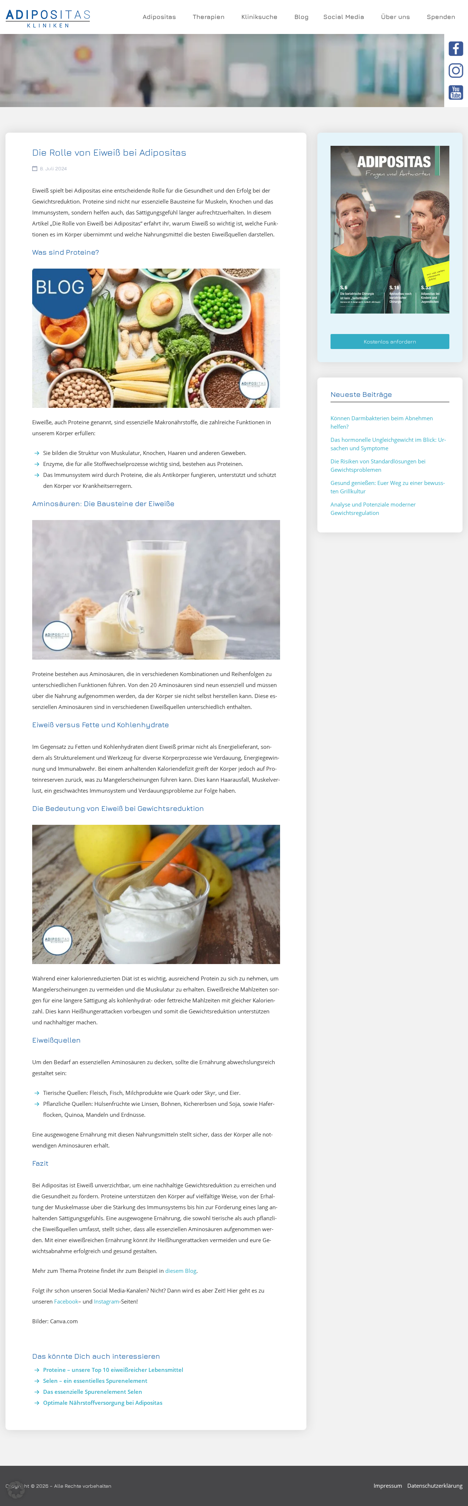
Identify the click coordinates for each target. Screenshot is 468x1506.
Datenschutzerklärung (435, 1485)
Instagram (106, 1301)
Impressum (388, 1485)
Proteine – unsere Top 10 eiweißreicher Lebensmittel (113, 1369)
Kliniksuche (259, 16)
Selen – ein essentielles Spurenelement (95, 1380)
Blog (301, 16)
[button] (16, 1490)
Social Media (343, 16)
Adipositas (159, 16)
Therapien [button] (208, 16)
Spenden (441, 16)
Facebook (66, 1301)
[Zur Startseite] (47, 17)
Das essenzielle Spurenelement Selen (92, 1391)
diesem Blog (180, 1270)
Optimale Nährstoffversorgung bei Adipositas (102, 1402)
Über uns (395, 16)
